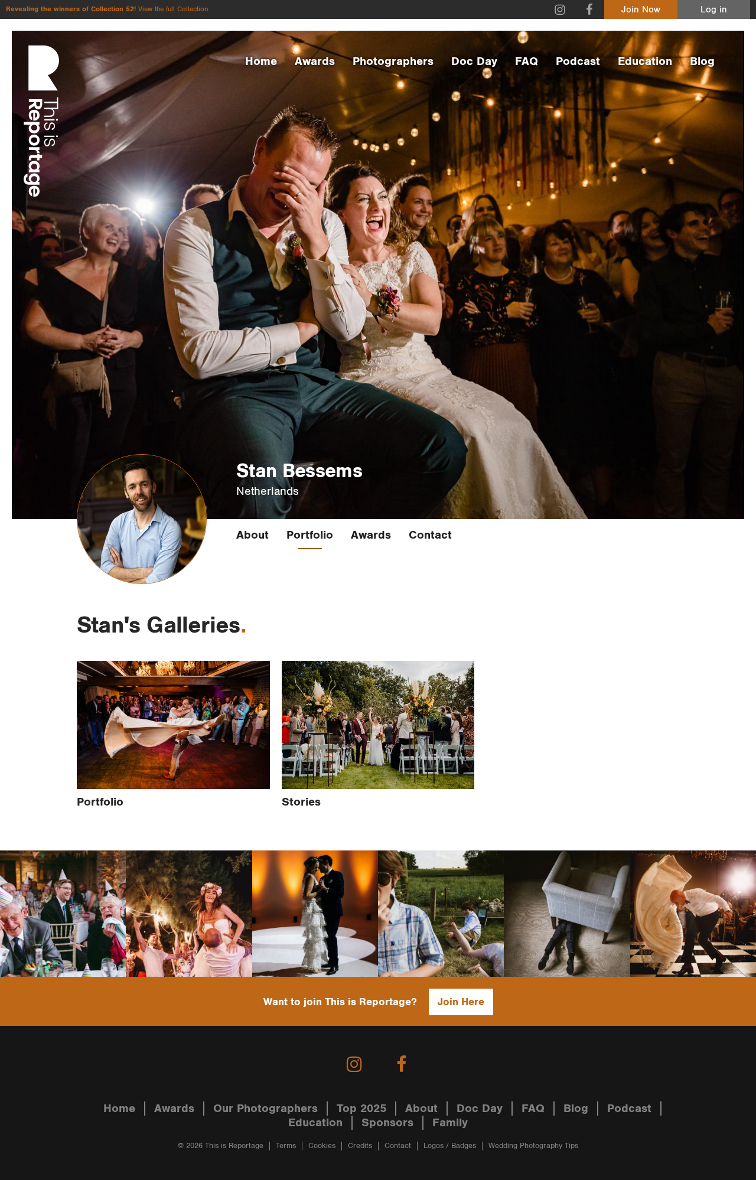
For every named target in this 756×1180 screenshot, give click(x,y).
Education (645, 61)
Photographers (393, 61)
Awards (315, 61)
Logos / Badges (449, 1146)
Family (450, 1123)
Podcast (578, 61)
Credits (360, 1146)
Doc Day (474, 61)
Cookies (321, 1146)
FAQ (526, 61)
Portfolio (309, 535)
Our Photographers (265, 1108)
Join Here (461, 1002)
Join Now (640, 9)
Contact (430, 535)
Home (261, 61)
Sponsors (387, 1123)
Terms (286, 1146)
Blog (702, 61)
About (252, 535)
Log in (713, 9)
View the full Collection (173, 9)
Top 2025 (361, 1108)
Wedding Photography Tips (533, 1146)
